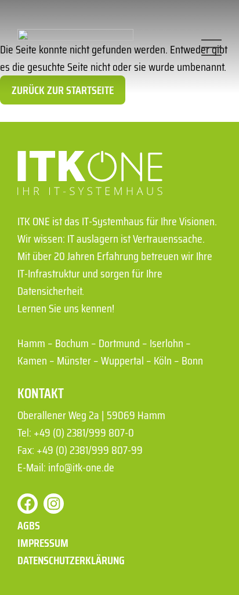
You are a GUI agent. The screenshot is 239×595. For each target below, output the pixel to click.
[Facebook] (27, 503)
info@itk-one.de (81, 467)
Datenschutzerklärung (71, 560)
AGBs (28, 525)
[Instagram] (54, 503)
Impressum (42, 543)
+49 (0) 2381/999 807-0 (84, 432)
